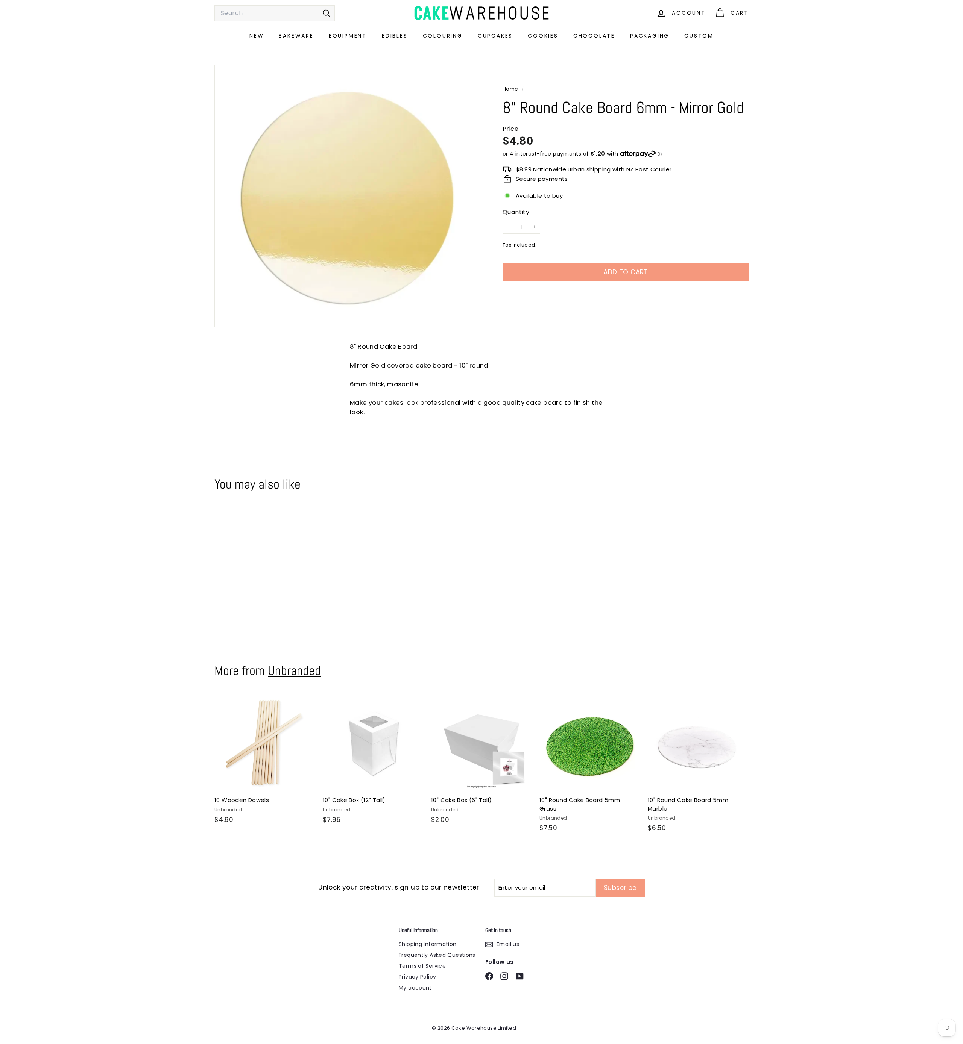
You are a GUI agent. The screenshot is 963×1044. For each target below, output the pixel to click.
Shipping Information (428, 944)
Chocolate (594, 35)
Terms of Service (422, 966)
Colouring (443, 35)
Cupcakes (495, 35)
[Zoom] (346, 196)
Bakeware (296, 35)
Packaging (649, 35)
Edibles (395, 35)
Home (511, 89)
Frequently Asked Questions (437, 955)
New (256, 35)
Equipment (348, 35)
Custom (699, 35)
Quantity (516, 212)
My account (415, 987)
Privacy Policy (417, 976)
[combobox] (274, 13)
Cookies (543, 35)
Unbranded (294, 670)
